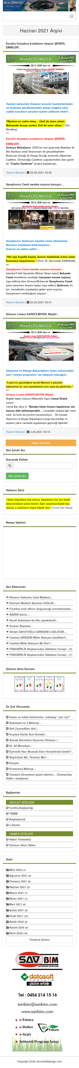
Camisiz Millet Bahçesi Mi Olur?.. (30, 643)
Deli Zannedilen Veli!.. (23, 728)
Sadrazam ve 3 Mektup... (25, 723)
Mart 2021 (17, 904)
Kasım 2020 (18, 927)
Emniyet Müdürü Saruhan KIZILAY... (32, 603)
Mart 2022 (17, 870)
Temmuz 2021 (20, 881)
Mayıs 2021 (18, 893)
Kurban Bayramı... (21, 626)
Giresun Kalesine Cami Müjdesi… (31, 597)
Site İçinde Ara (17, 476)
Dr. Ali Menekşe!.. (20, 746)
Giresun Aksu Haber (22, 845)
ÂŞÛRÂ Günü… (19, 614)
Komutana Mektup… (22, 769)
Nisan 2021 (18, 898)
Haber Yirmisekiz (20, 839)
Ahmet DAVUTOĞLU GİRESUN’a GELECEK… (38, 632)
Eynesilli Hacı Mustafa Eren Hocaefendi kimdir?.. (41, 751)
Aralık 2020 (18, 922)
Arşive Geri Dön (41, 443)
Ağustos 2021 (20, 875)
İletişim (14, 763)
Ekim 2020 (18, 933)
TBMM (13, 813)
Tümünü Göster (39, 940)
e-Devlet (14, 825)
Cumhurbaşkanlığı (21, 808)
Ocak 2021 (18, 916)
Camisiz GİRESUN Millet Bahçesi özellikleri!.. (38, 637)
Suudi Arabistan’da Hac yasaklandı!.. (33, 620)
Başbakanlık (17, 819)
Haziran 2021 (19, 887)
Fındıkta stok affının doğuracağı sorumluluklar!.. (41, 609)
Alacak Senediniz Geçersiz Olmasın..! (33, 740)
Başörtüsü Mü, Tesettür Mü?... (29, 757)
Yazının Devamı (15, 172)
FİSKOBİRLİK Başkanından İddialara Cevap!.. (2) (40, 649)
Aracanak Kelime (17, 459)
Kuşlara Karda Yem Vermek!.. (28, 734)
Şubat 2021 (18, 910)
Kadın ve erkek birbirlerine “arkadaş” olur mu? (39, 717)
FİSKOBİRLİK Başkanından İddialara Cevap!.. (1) (40, 655)
